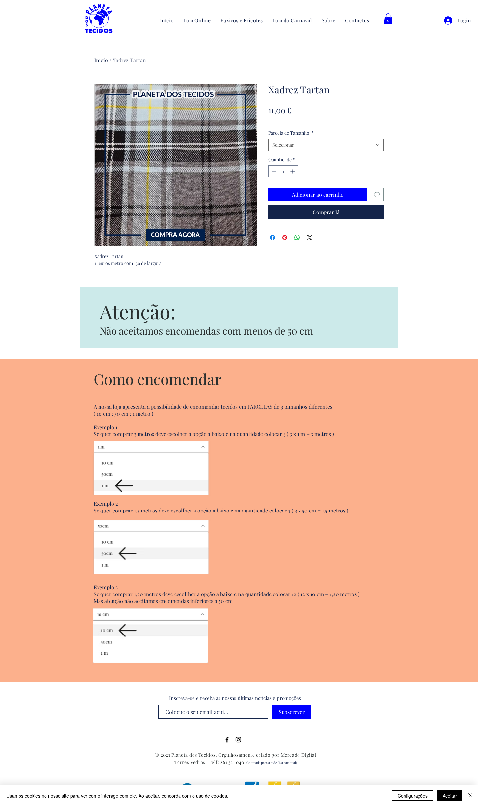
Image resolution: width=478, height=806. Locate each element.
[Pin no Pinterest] (285, 237)
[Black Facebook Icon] (227, 739)
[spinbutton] (283, 171)
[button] (388, 18)
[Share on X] (309, 237)
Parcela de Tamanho (291, 133)
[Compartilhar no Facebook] (272, 237)
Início (101, 60)
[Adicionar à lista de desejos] (377, 194)
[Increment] (293, 171)
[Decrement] (273, 171)
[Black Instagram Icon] (238, 739)
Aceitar (450, 795)
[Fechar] (470, 795)
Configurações (413, 795)
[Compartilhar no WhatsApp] (297, 237)
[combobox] (326, 145)
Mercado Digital (298, 755)
